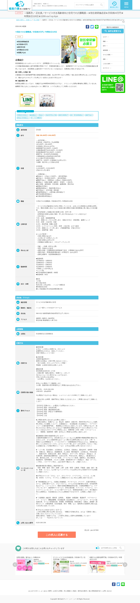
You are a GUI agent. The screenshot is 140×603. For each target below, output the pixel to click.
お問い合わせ (107, 591)
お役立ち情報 (57, 591)
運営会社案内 (82, 591)
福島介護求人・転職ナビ (24, 20)
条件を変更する (112, 31)
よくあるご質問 (46, 591)
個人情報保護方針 (95, 591)
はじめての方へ (33, 591)
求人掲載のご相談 (70, 591)
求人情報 (36, 20)
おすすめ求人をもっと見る (109, 548)
